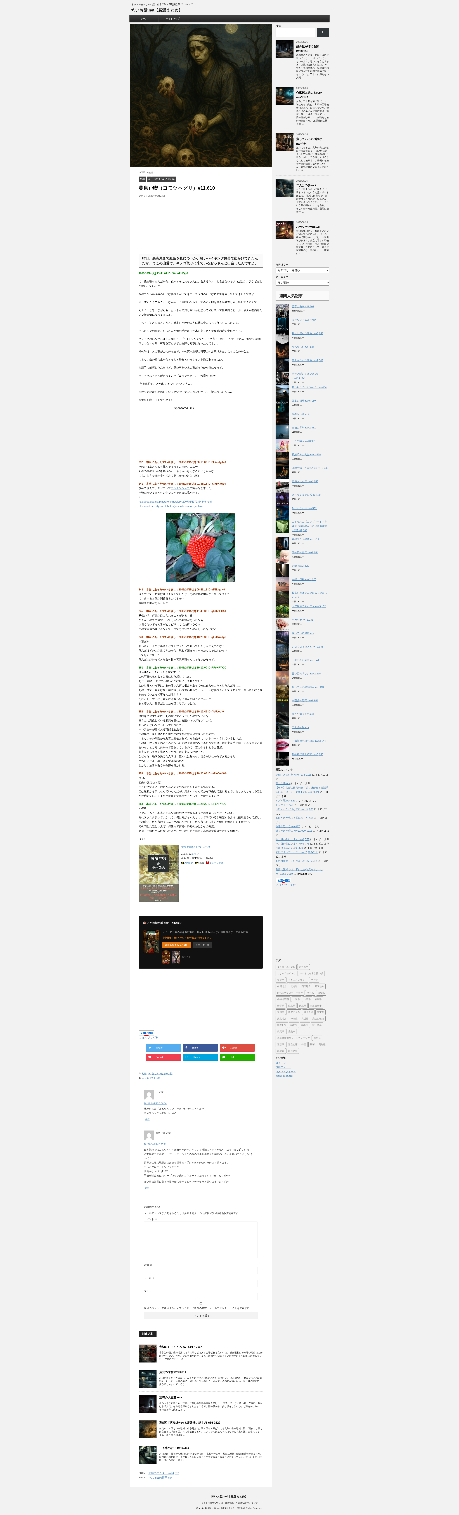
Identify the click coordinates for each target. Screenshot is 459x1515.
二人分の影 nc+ (306, 185)
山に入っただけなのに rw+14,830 (294, 809)
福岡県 (304, 1025)
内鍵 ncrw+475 (300, 565)
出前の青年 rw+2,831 (304, 427)
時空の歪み (294, 1012)
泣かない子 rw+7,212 (304, 319)
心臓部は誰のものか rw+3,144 (309, 740)
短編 (144, 1073)
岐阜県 (318, 999)
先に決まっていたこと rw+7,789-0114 (297, 852)
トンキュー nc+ (284, 804)
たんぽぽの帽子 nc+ (160, 1477)
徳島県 (302, 1005)
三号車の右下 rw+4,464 (174, 1448)
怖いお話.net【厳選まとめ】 (157, 10)
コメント (150, 1219)
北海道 (293, 986)
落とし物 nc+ (283, 783)
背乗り (291, 1031)
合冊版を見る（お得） (176, 945)
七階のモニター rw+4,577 (163, 1473)
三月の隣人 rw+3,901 (304, 441)
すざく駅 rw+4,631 (286, 800)
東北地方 (282, 1018)
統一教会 (317, 1025)
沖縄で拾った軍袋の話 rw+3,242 (310, 467)
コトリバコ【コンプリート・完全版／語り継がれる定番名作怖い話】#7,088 (309, 526)
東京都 (320, 1012)
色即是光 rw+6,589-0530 (290, 847)
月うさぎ (308, 1012)
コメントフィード (286, 1071)
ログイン (281, 1062)
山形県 (296, 999)
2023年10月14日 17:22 (155, 1144)
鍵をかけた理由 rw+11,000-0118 (294, 830)
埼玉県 (310, 992)
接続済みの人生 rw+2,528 (306, 454)
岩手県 (280, 1005)
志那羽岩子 (316, 1005)
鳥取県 (280, 1051)
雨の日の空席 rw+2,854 (305, 552)
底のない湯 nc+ (300, 414)
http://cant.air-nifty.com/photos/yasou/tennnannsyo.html (171, 506)
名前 (148, 1265)
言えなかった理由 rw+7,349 (307, 360)
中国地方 (282, 986)
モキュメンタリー (297, 980)
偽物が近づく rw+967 (288, 826)
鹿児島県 (292, 1051)
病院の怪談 (318, 1018)
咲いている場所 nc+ (303, 633)
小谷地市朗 (283, 999)
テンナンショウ (180, 488)
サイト (148, 1290)
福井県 (293, 1025)
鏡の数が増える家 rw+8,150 (307, 754)
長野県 (317, 1038)
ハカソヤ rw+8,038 (308, 226)
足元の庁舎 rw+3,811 (172, 1372)
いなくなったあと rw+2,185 (307, 646)
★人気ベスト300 (151, 1078)
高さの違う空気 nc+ (303, 713)
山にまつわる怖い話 (162, 1073)
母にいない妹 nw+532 (304, 508)
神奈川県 (282, 1025)
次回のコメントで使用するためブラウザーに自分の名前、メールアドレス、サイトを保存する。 (198, 1308)
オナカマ (303, 967)
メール (149, 1278)
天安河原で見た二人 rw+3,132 (309, 606)
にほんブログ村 (149, 1037)
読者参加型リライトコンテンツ (293, 1038)
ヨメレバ (195, 854)
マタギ (280, 980)
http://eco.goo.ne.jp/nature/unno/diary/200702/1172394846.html (175, 501)
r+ (149, 1073)
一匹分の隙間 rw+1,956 (305, 700)
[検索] (323, 32)
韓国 (303, 1044)
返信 (147, 1119)
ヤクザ (314, 980)
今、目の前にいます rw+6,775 (292, 839)
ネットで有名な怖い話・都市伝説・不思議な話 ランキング (229, 1503)
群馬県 (280, 1031)
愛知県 (280, 1012)
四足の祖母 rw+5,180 (304, 400)
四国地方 (306, 986)
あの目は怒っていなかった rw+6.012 (296, 860)
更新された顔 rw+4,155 (305, 481)
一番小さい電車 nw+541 (305, 660)
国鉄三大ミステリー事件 (290, 992)
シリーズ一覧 (202, 945)
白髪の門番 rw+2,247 (304, 579)
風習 (312, 1044)
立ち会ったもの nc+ (303, 346)
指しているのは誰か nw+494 (308, 687)
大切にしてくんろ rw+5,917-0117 (180, 1346)
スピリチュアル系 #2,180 (306, 494)
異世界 (304, 1018)
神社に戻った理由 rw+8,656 (307, 333)
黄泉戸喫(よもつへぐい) (195, 846)
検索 (278, 25)
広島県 (291, 1005)
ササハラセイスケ (286, 973)
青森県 (280, 1044)
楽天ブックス (216, 863)
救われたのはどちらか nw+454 (309, 387)
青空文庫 (292, 1044)
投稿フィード (283, 1067)
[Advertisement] (169, 224)
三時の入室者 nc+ (170, 1397)
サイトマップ (173, 18)
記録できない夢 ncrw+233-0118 (293, 774)
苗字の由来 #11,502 (303, 306)
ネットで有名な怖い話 (311, 973)
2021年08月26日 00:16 (155, 1103)
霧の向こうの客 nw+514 (305, 539)
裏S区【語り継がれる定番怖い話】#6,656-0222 (189, 1422)
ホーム (144, 18)
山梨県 (307, 999)
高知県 (322, 1044)
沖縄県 (293, 1018)
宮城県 (321, 992)
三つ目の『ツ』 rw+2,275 (306, 673)
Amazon (188, 863)
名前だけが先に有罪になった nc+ (294, 817)
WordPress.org (284, 1075)
